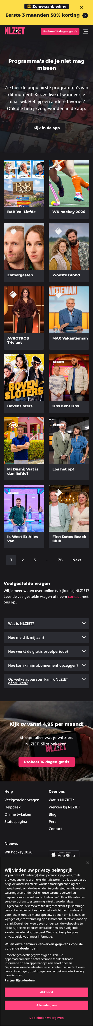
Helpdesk (13, 807)
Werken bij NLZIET (64, 807)
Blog (52, 814)
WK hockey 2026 (18, 852)
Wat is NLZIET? (21, 623)
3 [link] (35, 560)
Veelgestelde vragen (22, 799)
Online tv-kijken (18, 814)
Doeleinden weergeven (46, 1018)
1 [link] (11, 560)
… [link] (47, 560)
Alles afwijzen (46, 1005)
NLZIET (15, 30)
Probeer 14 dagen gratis (60, 31)
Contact (55, 828)
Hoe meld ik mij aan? (26, 637)
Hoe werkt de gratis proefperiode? (38, 651)
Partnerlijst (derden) (20, 980)
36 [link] (60, 560)
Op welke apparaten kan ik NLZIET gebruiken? (38, 681)
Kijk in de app (46, 128)
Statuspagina (16, 821)
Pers (52, 821)
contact (74, 596)
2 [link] (23, 560)
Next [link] (76, 560)
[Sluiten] (88, 863)
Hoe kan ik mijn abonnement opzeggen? (43, 665)
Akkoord (46, 992)
